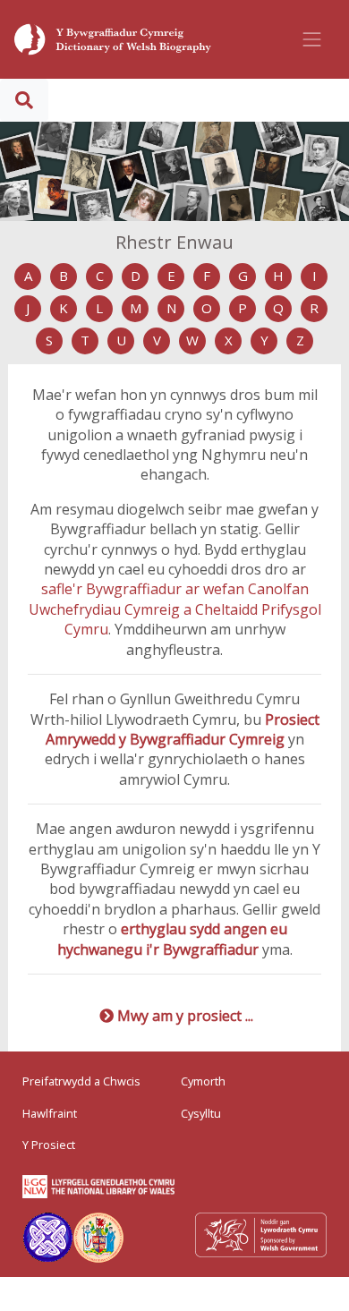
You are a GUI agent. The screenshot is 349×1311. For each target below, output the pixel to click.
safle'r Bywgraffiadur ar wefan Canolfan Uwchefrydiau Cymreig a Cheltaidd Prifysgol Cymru (175, 609)
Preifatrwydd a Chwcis (81, 1081)
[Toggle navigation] (312, 39)
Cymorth (203, 1081)
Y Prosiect (48, 1144)
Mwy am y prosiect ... (185, 1016)
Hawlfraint (49, 1113)
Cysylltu (201, 1113)
